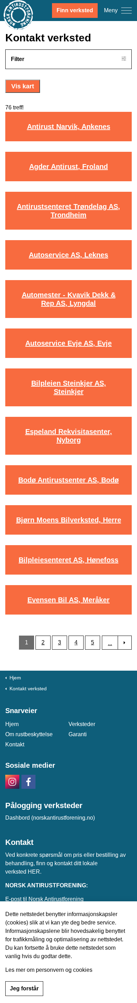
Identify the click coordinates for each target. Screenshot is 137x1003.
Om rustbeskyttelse (29, 734)
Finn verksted (75, 10)
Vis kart (22, 86)
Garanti (77, 734)
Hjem (12, 724)
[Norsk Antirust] (18, 15)
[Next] (125, 643)
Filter (17, 59)
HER (34, 872)
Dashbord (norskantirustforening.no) (50, 818)
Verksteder (81, 724)
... (110, 643)
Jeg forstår (24, 988)
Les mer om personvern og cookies (48, 970)
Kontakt (14, 744)
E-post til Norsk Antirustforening (44, 899)
